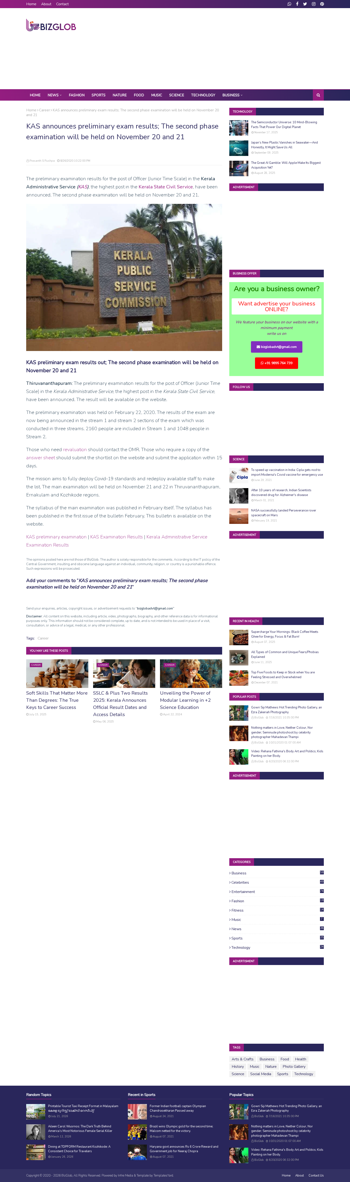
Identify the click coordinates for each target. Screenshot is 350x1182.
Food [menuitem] (139, 95)
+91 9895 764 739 (278, 363)
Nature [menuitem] (120, 95)
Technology (277, 947)
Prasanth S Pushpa (42, 161)
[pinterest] (321, 4)
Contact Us (316, 1175)
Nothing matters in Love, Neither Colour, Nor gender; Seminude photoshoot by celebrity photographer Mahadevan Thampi (282, 732)
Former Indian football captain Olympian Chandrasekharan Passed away (178, 1108)
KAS (82, 187)
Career (44, 110)
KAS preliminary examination (56, 537)
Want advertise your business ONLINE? (276, 306)
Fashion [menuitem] (77, 95)
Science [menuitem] (176, 95)
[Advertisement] (237, 48)
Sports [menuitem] (98, 95)
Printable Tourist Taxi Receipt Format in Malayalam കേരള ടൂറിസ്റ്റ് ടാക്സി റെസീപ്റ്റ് (83, 1108)
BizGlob (259, 717)
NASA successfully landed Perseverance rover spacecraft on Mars (283, 512)
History (238, 1066)
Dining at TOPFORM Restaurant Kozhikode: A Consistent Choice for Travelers (79, 1149)
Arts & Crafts (243, 1059)
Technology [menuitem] (203, 95)
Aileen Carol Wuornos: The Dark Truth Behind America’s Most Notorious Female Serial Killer (80, 1128)
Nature (271, 1066)
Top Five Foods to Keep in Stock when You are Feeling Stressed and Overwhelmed (283, 674)
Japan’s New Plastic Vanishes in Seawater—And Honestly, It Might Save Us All (284, 145)
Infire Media (125, 1175)
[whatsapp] (289, 4)
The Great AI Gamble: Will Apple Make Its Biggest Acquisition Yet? (286, 165)
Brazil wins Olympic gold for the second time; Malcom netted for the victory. (181, 1128)
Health (300, 1059)
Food (284, 1059)
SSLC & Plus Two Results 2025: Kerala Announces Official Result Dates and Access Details (120, 704)
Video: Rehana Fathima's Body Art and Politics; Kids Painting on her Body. (287, 753)
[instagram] (314, 4)
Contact (62, 4)
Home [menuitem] (35, 95)
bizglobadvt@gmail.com (278, 347)
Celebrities (277, 882)
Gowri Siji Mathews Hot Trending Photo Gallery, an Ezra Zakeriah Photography (286, 709)
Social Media (260, 1074)
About (46, 4)
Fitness (277, 910)
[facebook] (297, 4)
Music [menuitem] (156, 95)
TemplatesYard (163, 1175)
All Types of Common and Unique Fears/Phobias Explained (285, 654)
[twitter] (305, 4)
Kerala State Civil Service (166, 187)
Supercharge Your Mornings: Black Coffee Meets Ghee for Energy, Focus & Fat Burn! (284, 634)
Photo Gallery (294, 1066)
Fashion (277, 901)
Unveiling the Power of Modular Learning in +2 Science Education (185, 700)
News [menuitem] (53, 95)
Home (31, 4)
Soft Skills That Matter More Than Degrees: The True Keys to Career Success (57, 700)
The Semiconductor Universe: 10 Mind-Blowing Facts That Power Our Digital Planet (284, 124)
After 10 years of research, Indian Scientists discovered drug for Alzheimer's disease (281, 492)
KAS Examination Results (116, 537)
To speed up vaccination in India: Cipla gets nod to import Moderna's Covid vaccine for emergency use (287, 472)
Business (277, 873)
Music (277, 919)
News (277, 929)
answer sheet (40, 457)
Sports (277, 938)
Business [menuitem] (231, 95)
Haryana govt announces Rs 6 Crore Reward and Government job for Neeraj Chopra (184, 1149)
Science (238, 1074)
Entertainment (277, 891)
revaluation (75, 449)
